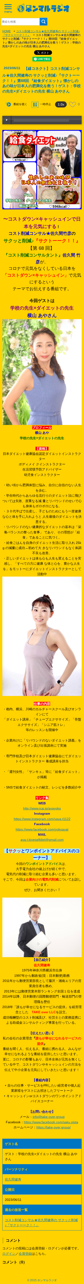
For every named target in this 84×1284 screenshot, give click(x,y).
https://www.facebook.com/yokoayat (42, 829)
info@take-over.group (49, 1117)
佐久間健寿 (13, 1179)
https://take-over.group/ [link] (53, 1127)
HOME (6, 31)
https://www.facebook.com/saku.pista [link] (51, 1122)
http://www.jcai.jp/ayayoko (42, 808)
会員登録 (25, 1253)
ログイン (8, 1253)
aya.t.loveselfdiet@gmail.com (42, 840)
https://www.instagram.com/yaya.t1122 (42, 819)
